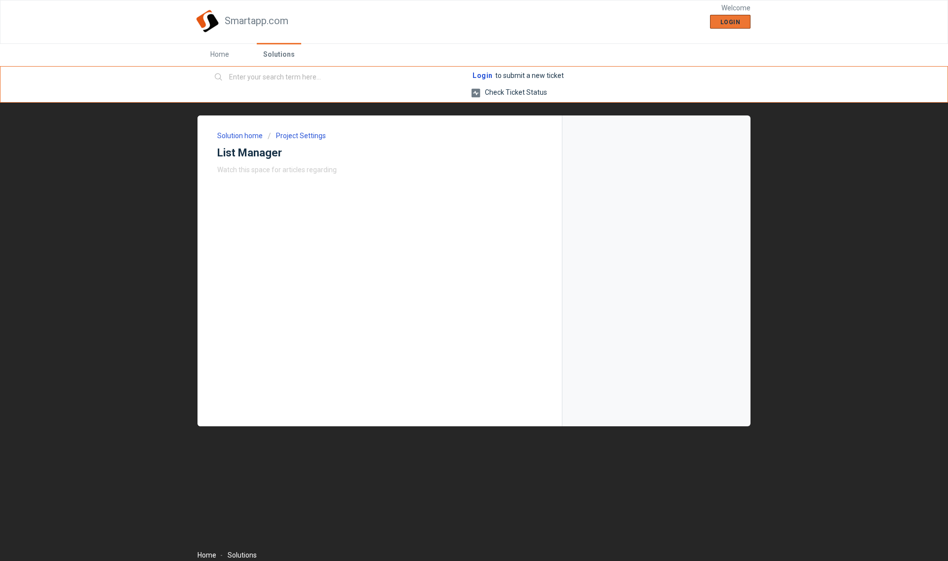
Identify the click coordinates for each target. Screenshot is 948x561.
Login (483, 75)
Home (219, 54)
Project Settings (301, 136)
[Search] (218, 77)
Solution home (240, 136)
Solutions (279, 54)
